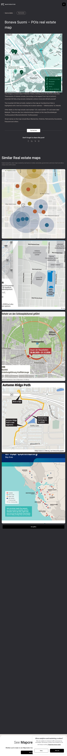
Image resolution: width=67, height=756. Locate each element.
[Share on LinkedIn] (32, 141)
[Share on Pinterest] (39, 141)
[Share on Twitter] (35, 141)
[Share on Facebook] (28, 141)
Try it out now (33, 130)
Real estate (21, 13)
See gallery (33, 526)
